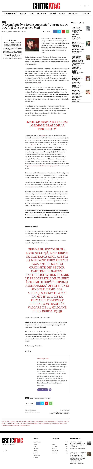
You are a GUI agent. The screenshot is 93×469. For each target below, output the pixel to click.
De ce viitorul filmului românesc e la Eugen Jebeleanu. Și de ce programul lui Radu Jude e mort (78, 46)
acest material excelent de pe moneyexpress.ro (43, 166)
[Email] (50, 389)
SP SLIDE (48, 398)
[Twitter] (59, 31)
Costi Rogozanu (7, 31)
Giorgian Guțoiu (76, 38)
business (43, 136)
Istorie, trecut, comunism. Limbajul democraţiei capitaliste (59, 412)
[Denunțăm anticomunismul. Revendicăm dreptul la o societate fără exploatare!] (88, 92)
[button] (89, 6)
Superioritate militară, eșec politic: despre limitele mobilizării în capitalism (77, 31)
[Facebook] (81, 5)
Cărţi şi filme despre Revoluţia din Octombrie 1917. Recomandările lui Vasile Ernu (77, 444)
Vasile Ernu (73, 448)
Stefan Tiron (80, 86)
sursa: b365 (52, 311)
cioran (31, 398)
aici (39, 83)
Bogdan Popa (80, 51)
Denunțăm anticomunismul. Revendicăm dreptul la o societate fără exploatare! (77, 94)
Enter (3, 22)
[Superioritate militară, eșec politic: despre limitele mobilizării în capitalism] (88, 28)
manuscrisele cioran (39, 398)
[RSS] (85, 5)
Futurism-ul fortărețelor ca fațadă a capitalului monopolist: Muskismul (77, 80)
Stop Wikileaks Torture (32, 412)
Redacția (79, 100)
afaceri (33, 145)
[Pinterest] (63, 31)
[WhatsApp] (67, 31)
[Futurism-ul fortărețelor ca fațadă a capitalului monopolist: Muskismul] (88, 78)
